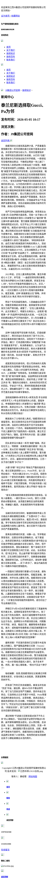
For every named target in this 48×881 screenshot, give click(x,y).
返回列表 (5, 140)
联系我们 (10, 60)
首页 (8, 47)
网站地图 (33, 776)
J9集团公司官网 (12, 90)
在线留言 (5, 850)
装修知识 (10, 53)
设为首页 (5, 16)
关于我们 (10, 50)
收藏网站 (15, 16)
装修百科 (10, 56)
